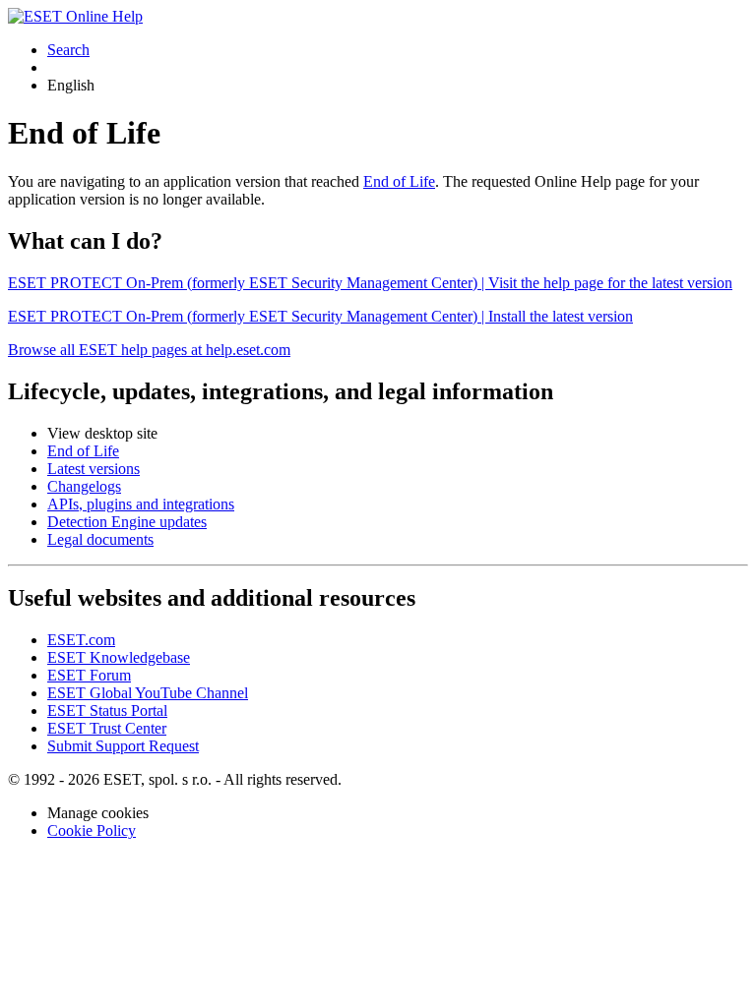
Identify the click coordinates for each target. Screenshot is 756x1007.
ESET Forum (89, 675)
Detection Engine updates (127, 521)
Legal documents (100, 539)
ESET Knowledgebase (118, 657)
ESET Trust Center (106, 728)
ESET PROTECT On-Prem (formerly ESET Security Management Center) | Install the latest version (320, 316)
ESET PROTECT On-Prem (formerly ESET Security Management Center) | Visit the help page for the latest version (370, 282)
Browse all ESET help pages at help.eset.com (149, 349)
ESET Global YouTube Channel (147, 692)
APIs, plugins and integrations (140, 504)
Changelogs (84, 486)
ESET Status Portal (107, 710)
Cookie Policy (91, 830)
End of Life (399, 181)
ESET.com (81, 639)
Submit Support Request (123, 746)
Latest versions (93, 468)
